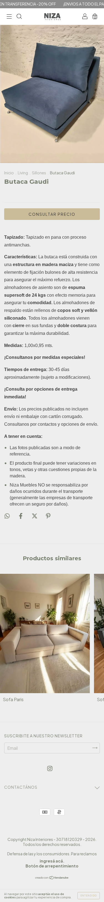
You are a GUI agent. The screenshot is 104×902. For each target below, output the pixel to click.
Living (23, 172)
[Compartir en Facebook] (21, 516)
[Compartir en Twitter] (35, 516)
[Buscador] (19, 17)
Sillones (39, 172)
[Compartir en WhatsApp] (7, 516)
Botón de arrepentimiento (52, 865)
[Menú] (9, 17)
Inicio (9, 172)
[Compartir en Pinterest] (48, 516)
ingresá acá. (52, 860)
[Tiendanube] (52, 878)
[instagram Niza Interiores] (49, 768)
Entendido (88, 895)
